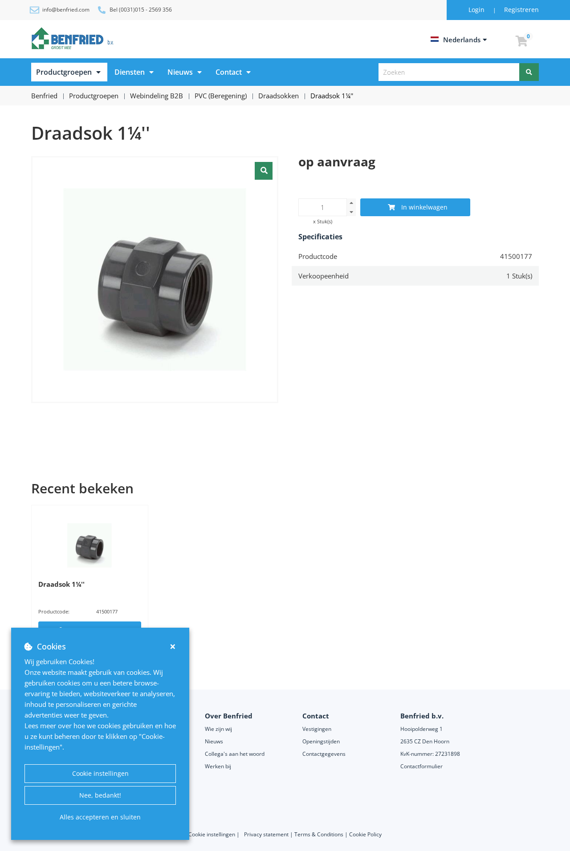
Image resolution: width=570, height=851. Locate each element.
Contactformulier (421, 766)
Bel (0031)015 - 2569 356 (141, 9)
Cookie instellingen (100, 773)
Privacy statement (267, 834)
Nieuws (180, 72)
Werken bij (218, 766)
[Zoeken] (529, 72)
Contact (229, 72)
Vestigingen (316, 729)
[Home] (74, 38)
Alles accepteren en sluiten (100, 817)
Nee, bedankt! (100, 795)
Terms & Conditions (318, 834)
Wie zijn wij (218, 729)
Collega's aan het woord (235, 754)
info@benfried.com (66, 9)
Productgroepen (64, 72)
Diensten (129, 72)
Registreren (521, 9)
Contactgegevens (324, 754)
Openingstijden (321, 741)
